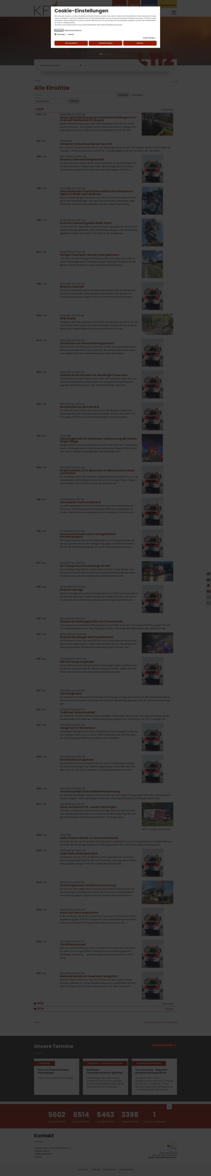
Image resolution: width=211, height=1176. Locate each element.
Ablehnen (140, 43)
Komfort (71, 34)
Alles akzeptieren (71, 43)
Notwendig (61, 34)
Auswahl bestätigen (105, 43)
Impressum (59, 30)
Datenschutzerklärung (72, 30)
